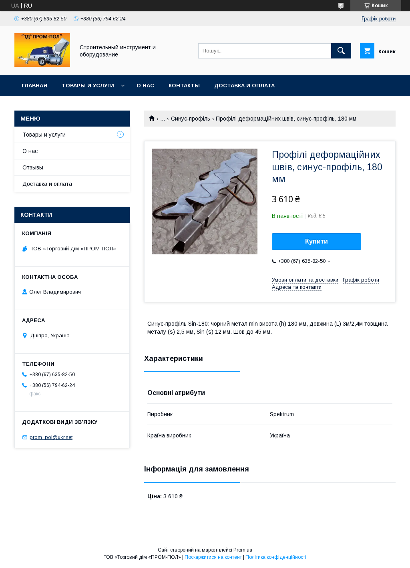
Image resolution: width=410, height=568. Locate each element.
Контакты (184, 86)
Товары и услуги (88, 86)
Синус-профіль (190, 118)
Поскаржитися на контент (213, 557)
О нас (145, 86)
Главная (34, 86)
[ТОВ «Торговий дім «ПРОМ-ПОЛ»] (42, 65)
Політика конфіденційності (275, 557)
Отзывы (32, 167)
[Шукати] (341, 50)
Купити (316, 241)
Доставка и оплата (244, 86)
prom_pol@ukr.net (51, 437)
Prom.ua (242, 550)
